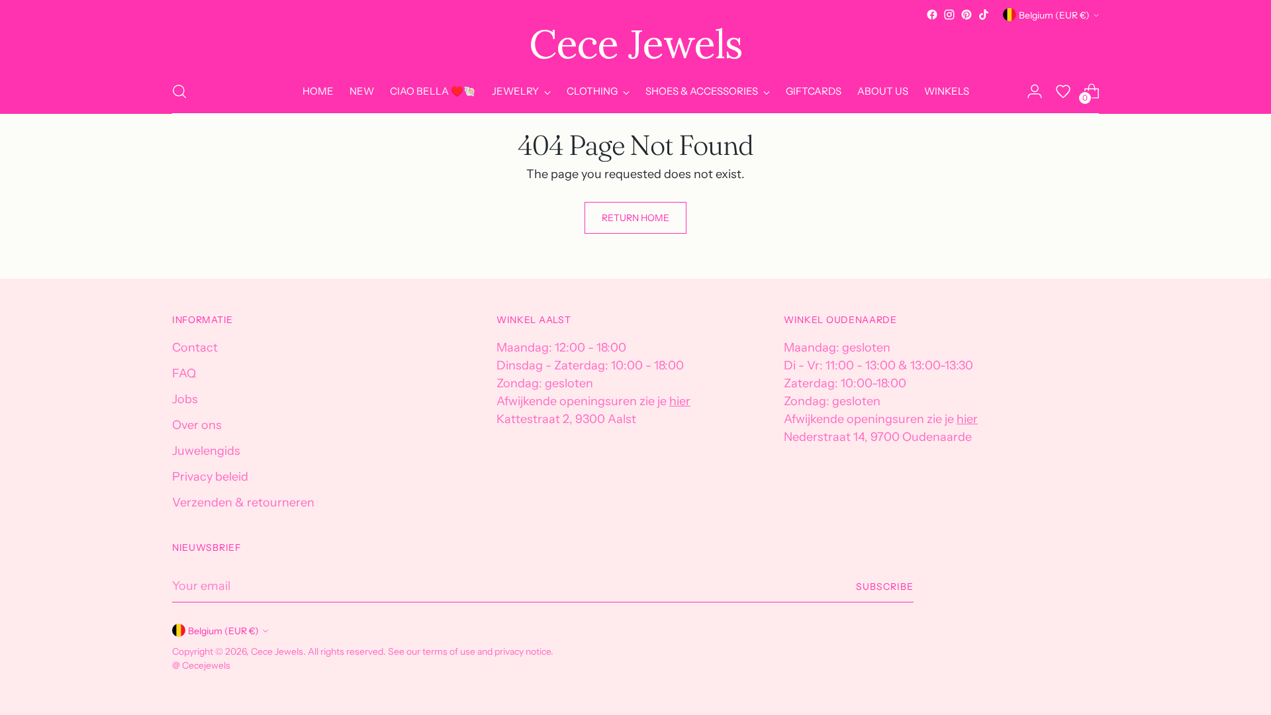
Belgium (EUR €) (1054, 15)
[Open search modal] (179, 91)
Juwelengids (206, 451)
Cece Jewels (277, 651)
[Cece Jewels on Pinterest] (966, 15)
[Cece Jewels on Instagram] (949, 15)
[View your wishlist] (1063, 91)
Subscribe (885, 586)
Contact (195, 347)
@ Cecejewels (201, 665)
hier (679, 401)
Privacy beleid (210, 476)
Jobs (185, 399)
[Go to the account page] (1034, 91)
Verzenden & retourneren (243, 502)
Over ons (197, 425)
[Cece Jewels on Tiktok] (984, 15)
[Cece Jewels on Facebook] (932, 15)
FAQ (184, 373)
